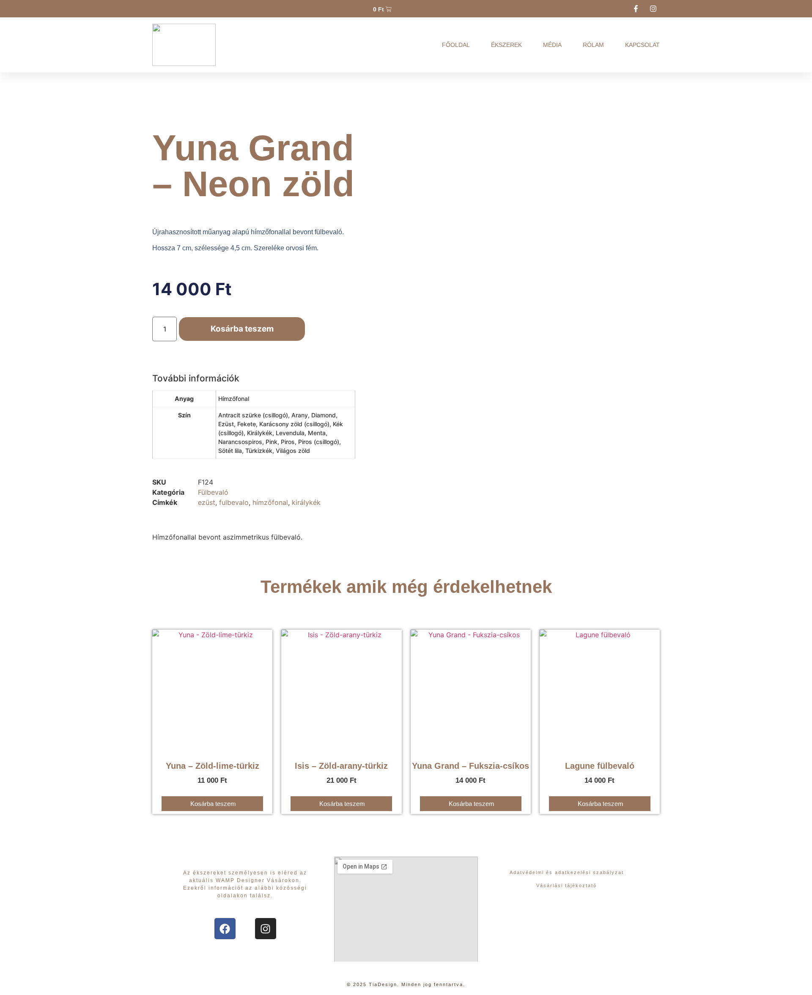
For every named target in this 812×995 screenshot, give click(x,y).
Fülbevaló (213, 492)
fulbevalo (234, 502)
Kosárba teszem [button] (213, 803)
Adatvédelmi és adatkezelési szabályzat (567, 872)
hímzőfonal (270, 502)
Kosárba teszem (242, 329)
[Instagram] (265, 928)
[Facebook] (225, 928)
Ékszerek (506, 44)
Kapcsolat (642, 44)
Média (552, 44)
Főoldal (456, 44)
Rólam (593, 44)
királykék (306, 502)
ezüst (206, 502)
